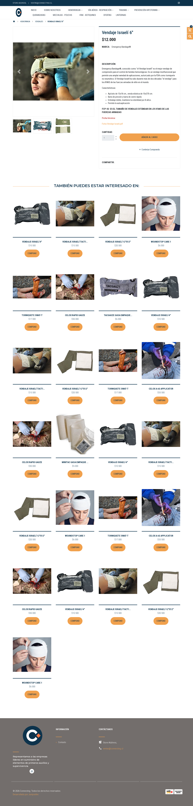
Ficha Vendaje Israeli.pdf (112, 123)
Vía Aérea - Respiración (99, 10)
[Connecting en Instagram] (32, 771)
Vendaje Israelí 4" (32, 241)
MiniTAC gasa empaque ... (75, 462)
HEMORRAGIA (74, 10)
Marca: (106, 46)
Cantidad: (107, 132)
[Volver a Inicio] (14, 22)
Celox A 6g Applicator (161, 388)
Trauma (123, 10)
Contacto (62, 742)
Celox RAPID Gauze (75, 315)
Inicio (33, 10)
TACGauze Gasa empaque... (118, 315)
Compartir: (108, 162)
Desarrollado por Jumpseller (25, 794)
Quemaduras (39, 15)
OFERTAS (107, 15)
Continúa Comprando (150, 149)
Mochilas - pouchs (62, 15)
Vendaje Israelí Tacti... (75, 241)
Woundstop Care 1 (161, 241)
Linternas (121, 15)
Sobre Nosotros (52, 10)
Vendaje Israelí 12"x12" (118, 241)
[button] (19, 72)
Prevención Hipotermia (146, 10)
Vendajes (39, 21)
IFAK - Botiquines (88, 15)
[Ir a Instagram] (179, 3)
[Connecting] (18, 12)
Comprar (32, 253)
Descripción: (109, 64)
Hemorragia (25, 21)
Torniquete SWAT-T (32, 315)
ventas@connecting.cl (41, 3)
